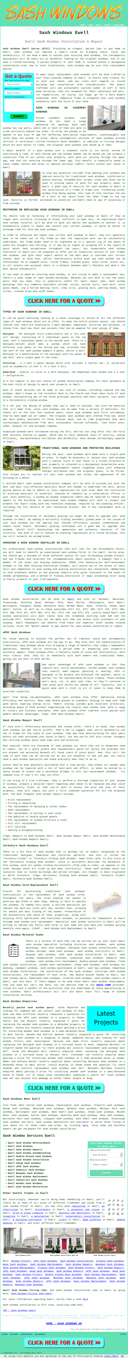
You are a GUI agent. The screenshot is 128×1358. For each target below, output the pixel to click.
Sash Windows (40, 1334)
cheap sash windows (87, 964)
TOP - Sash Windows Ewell (19, 1310)
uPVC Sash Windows (45, 1261)
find (13, 1105)
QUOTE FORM (103, 985)
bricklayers (42, 1209)
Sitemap (5, 1334)
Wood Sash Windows (15, 1264)
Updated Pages (26, 1334)
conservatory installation (83, 1216)
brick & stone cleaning (28, 1213)
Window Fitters (21, 1261)
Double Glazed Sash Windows (63, 1274)
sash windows (23, 52)
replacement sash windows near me (58, 1068)
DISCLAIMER (119, 25)
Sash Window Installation (76, 1261)
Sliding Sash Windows (110, 1261)
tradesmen (69, 1223)
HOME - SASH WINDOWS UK (64, 1323)
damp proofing (92, 1220)
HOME (83, 25)
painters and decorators (75, 1213)
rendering (9, 1216)
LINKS (90, 25)
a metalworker (40, 1216)
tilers (62, 1220)
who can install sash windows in (54, 1011)
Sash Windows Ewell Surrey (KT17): (27, 48)
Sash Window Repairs (79, 1264)
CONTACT (107, 25)
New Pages (14, 1334)
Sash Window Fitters (81, 1268)
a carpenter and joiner (84, 1209)
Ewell (70, 599)
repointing (78, 1206)
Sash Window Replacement (46, 1264)
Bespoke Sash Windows (110, 1264)
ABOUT (98, 25)
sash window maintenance (56, 968)
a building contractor (27, 1220)
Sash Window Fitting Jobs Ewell (31, 1293)
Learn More (111, 1356)
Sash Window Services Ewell (29, 1136)
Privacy (123, 1334)
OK (122, 1356)
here (85, 1125)
